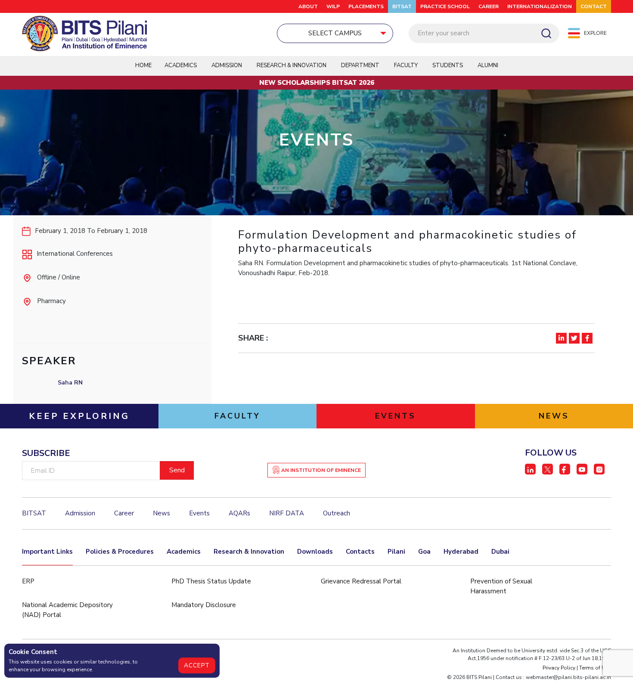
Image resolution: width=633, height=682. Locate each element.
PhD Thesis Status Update (211, 581)
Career (488, 6)
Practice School (445, 6)
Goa (424, 551)
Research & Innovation (249, 551)
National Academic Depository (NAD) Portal (67, 610)
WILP (333, 6)
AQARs (239, 513)
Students (447, 65)
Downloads (315, 551)
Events (199, 513)
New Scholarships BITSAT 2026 (316, 82)
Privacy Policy (559, 667)
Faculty (406, 65)
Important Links (47, 551)
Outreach (336, 513)
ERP (28, 581)
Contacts (360, 551)
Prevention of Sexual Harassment (501, 586)
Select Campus (335, 33)
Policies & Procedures (120, 551)
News (161, 513)
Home (143, 65)
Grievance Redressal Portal (361, 581)
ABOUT (308, 6)
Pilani (396, 551)
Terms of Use (595, 667)
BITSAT (402, 6)
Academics (184, 551)
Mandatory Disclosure (203, 605)
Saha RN (70, 382)
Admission (226, 65)
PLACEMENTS (366, 6)
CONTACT (593, 6)
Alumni (488, 65)
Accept (197, 665)
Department (360, 65)
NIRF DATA (286, 513)
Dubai (500, 551)
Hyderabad (461, 551)
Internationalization (539, 6)
